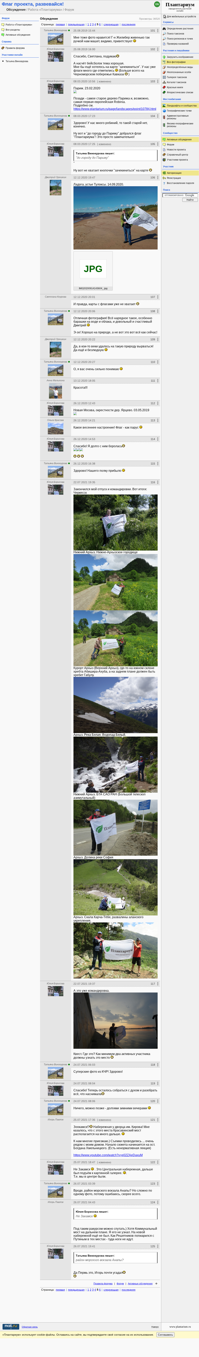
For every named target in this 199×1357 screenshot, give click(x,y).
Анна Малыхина (56, 380)
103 (152, 81)
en (157, 4)
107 (152, 297)
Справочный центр (177, 154)
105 (152, 144)
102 (152, 49)
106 (152, 177)
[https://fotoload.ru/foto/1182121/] (115, 950)
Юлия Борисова (55, 49)
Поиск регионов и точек (180, 38)
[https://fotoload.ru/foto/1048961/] (75, 413)
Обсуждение (49, 18)
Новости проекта (176, 149)
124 (152, 1202)
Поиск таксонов (175, 33)
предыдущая (76, 24)
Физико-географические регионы (180, 125)
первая (60, 24)
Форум (120, 1283)
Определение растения (180, 28)
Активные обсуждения (18, 34)
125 (152, 1246)
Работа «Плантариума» (19, 24)
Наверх (155, 1327)
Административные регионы (178, 117)
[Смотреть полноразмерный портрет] (55, 43)
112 (153, 403)
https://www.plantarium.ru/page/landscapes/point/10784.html (114, 109)
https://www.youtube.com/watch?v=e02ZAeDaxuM (108, 1155)
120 (152, 1101)
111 (153, 380)
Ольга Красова (55, 420)
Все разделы (13, 29)
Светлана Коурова (55, 296)
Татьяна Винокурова (17, 61)
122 (152, 1162)
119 (153, 1083)
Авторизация (174, 173)
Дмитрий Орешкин (55, 177)
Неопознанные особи (179, 72)
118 (153, 1064)
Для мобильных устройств (181, 16)
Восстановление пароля (180, 183)
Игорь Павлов (55, 1119)
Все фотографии (176, 62)
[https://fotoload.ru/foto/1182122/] (115, 887)
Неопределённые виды (180, 67)
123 (152, 1183)
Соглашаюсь (165, 1334)
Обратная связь (30, 1327)
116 (153, 482)
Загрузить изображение (180, 57)
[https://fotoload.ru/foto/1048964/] (75, 449)
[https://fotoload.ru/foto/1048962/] (81, 449)
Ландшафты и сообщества (182, 105)
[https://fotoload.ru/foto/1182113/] (115, 1020)
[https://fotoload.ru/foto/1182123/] (115, 522)
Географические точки (179, 110)
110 (153, 362)
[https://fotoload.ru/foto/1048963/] (78, 449)
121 (152, 1119)
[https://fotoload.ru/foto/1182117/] (115, 638)
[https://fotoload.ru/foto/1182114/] (115, 705)
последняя (128, 24)
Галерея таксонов (177, 77)
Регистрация (174, 178)
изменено (105, 81)
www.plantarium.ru (180, 1326)
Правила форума (15, 48)
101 (152, 30)
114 (153, 439)
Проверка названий (178, 43)
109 (152, 339)
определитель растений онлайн (180, 7)
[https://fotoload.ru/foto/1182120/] (115, 765)
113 (153, 420)
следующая (111, 24)
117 (153, 983)
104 (152, 116)
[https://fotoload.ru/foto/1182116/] (115, 582)
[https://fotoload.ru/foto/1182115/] (115, 828)
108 (152, 311)
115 (153, 463)
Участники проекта (177, 159)
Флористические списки (180, 92)
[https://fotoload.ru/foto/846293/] (75, 91)
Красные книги (175, 87)
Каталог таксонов (176, 82)
